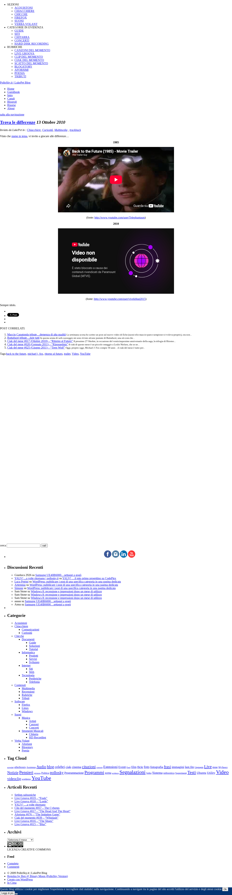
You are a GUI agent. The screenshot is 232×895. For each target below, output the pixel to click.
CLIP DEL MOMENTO (28, 56)
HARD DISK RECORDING (31, 43)
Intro (10, 95)
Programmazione (74, 772)
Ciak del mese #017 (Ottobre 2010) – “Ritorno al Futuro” (40, 341)
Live (208, 766)
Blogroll (12, 101)
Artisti (32, 721)
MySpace (223, 767)
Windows (27, 711)
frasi (167, 766)
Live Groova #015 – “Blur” (30, 824)
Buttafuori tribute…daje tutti (23, 337)
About (10, 108)
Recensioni (28, 691)
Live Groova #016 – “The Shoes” (33, 821)
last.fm (189, 767)
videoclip (14, 779)
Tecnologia (28, 675)
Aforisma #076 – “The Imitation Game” (37, 814)
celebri (60, 767)
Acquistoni (20, 623)
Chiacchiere (34, 130)
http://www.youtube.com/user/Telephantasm (119, 217)
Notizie (12, 772)
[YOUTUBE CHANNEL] (131, 556)
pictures (37, 773)
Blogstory (27, 747)
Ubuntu (201, 773)
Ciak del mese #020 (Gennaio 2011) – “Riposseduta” (37, 344)
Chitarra (33, 734)
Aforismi (27, 744)
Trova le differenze (17, 122)
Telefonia (34, 681)
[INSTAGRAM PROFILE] (115, 556)
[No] (16, 893)
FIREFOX (20, 17)
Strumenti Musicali (32, 730)
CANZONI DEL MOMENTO (32, 50)
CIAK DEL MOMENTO (29, 60)
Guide (32, 642)
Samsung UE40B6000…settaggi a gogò (58, 575)
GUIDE (19, 30)
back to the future (16, 353)
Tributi (25, 698)
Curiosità (47, 130)
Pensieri (26, 772)
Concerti (34, 727)
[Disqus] (116, 400)
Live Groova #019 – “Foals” (30, 798)
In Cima (11, 882)
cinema (76, 767)
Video (75, 353)
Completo (12, 863)
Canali (11, 98)
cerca (3, 545)
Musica (26, 717)
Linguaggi (199, 767)
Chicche (19, 636)
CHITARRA (22, 37)
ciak (68, 767)
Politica (45, 773)
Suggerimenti (181, 773)
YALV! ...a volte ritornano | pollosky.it (36, 578)
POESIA (19, 73)
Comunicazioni (30, 629)
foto (147, 767)
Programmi (94, 772)
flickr (140, 767)
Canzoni (34, 724)
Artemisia (20, 584)
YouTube (85, 353)
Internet (26, 665)
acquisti (10, 767)
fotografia (156, 767)
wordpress (26, 779)
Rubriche (27, 694)
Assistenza (31, 767)
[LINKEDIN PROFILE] (123, 556)
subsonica (169, 772)
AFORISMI (21, 69)
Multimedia (60, 130)
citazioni (89, 766)
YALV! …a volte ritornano (29, 804)
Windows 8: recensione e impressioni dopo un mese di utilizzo (66, 591)
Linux (25, 708)
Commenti (13, 866)
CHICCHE (21, 14)
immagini (178, 767)
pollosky (57, 772)
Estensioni (110, 767)
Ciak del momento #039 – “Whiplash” (36, 817)
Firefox (26, 704)
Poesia (25, 750)
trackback (75, 130)
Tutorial (33, 649)
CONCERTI (21, 40)
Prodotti (33, 655)
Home (10, 88)
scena (108, 772)
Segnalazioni (132, 772)
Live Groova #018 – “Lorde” (31, 801)
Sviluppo (34, 662)
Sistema (157, 773)
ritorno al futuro (54, 353)
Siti (31, 668)
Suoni (17, 714)
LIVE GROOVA (24, 53)
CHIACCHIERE (24, 11)
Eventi (122, 767)
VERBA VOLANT (26, 24)
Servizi (33, 658)
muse (215, 767)
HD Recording (37, 737)
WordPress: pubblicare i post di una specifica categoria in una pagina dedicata (76, 581)
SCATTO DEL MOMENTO (31, 63)
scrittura (115, 773)
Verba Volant (21, 740)
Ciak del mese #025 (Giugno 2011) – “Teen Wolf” (36, 347)
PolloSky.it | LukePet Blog (15, 82)
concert (99, 767)
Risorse (11, 105)
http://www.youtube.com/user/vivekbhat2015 (120, 298)
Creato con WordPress (20, 879)
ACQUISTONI (23, 7)
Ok (225, 889)
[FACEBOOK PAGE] (107, 556)
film (133, 767)
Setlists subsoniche (25, 794)
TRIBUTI (20, 76)
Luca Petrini (21, 581)
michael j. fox (35, 353)
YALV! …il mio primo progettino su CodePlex (89, 578)
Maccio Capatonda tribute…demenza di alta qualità (36, 334)
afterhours (20, 767)
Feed (128, 767)
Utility (211, 773)
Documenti (28, 639)
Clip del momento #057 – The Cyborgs (36, 807)
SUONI (19, 20)
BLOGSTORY (23, 66)
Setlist (149, 773)
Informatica (28, 652)
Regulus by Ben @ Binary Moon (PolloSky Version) (37, 876)
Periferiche (35, 678)
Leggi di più (7, 893)
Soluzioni (34, 645)
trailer (67, 353)
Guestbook (13, 92)
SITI (17, 33)
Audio (41, 767)
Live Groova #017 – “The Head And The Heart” (42, 811)
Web (31, 672)
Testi (191, 772)
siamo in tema (19, 136)
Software (19, 701)
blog (50, 767)
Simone (18, 588)
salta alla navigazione (12, 114)
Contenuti (20, 685)
